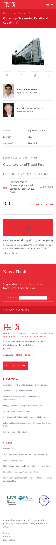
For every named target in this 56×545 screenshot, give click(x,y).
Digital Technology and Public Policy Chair (20, 472)
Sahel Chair (8, 448)
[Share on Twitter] (35, 75)
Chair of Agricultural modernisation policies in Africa (25, 454)
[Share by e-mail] (7, 75)
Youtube (7, 536)
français (6, 533)
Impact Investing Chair (12, 460)
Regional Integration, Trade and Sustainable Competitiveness (21, 398)
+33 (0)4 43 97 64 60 (24, 355)
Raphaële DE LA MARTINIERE (19, 245)
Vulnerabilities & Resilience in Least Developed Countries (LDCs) (26, 425)
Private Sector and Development (16, 432)
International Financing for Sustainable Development (25, 385)
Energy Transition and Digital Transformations (22, 405)
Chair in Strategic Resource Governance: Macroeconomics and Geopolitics (27, 479)
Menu (49, 4)
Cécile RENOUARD (22, 248)
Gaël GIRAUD (39, 245)
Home (6, 13)
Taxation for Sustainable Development (19, 390)
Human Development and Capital (17, 411)
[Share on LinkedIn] (49, 75)
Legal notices (9, 540)
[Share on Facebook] (21, 75)
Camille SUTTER (38, 248)
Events (21, 13)
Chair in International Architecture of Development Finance (27, 466)
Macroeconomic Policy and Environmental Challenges (25, 417)
